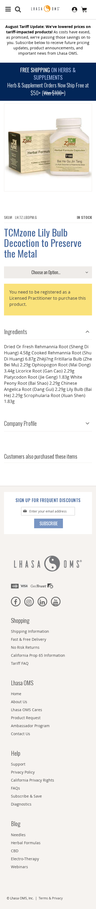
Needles (18, 834)
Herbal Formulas (26, 842)
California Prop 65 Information (38, 655)
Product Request (26, 717)
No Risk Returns (25, 647)
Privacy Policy (23, 772)
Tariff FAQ (20, 663)
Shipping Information (30, 631)
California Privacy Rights (32, 780)
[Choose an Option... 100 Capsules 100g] (48, 272)
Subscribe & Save (26, 796)
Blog (15, 823)
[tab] (48, 330)
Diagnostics (21, 804)
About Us (19, 701)
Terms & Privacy (51, 898)
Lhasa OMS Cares (26, 709)
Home (16, 693)
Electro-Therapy (25, 858)
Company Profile (20, 423)
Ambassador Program (30, 725)
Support (18, 764)
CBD (14, 850)
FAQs (15, 788)
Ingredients (15, 331)
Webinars (19, 866)
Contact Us (20, 733)
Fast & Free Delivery (28, 639)
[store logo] (48, 9)
